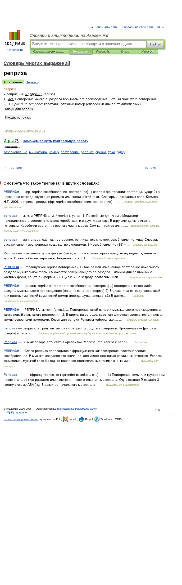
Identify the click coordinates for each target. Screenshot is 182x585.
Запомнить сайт (106, 27)
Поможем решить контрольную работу (55, 141)
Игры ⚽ (147, 51)
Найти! (155, 44)
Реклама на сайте (86, 408)
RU (159, 27)
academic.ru (15, 50)
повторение (70, 152)
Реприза (10, 253)
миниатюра (38, 152)
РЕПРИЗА (11, 192)
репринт (151, 167)
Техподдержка (65, 408)
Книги (125, 51)
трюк (111, 152)
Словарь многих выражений (49, 51)
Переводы (103, 51)
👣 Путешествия (17, 412)
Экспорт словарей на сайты (20, 419)
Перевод (32, 82)
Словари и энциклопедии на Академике (69, 35)
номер (54, 152)
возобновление (15, 152)
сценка (101, 152)
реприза (10, 215)
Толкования (80, 51)
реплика (87, 152)
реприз (16, 167)
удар (121, 152)
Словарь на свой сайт (137, 27)
